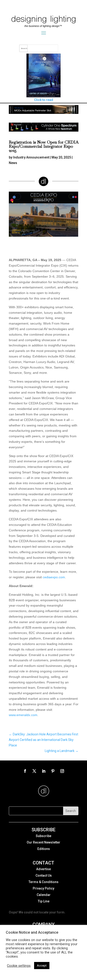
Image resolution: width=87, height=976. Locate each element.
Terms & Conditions (43, 882)
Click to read (43, 100)
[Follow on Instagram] (62, 771)
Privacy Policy (43, 888)
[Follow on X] (34, 771)
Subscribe (43, 836)
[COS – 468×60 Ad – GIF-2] (43, 130)
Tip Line (43, 901)
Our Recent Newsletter (43, 842)
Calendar (44, 895)
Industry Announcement (31, 157)
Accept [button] (42, 965)
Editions (43, 849)
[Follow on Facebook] (25, 771)
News (13, 163)
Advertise (43, 869)
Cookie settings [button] (19, 966)
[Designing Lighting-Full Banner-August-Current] (43, 113)
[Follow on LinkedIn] (43, 771)
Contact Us (43, 875)
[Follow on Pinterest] (53, 771)
